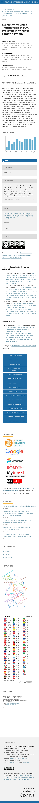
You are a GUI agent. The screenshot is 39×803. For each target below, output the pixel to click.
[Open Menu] (2, 2)
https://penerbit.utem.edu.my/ (13, 703)
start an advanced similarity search (24, 346)
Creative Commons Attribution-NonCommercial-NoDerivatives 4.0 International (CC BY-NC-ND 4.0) (17, 255)
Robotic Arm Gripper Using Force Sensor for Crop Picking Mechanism (18, 528)
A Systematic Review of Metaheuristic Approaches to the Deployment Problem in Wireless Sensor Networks (18, 513)
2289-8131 (25, 762)
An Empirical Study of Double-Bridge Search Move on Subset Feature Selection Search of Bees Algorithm (21, 289)
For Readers (6, 551)
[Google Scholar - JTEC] (15, 454)
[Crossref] (15, 463)
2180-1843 (11, 762)
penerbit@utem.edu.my (11, 704)
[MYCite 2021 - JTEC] (15, 484)
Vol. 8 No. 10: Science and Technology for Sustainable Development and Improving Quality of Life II (17, 13)
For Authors (6, 554)
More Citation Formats (12, 200)
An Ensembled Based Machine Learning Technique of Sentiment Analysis (17, 521)
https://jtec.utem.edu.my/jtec (20, 758)
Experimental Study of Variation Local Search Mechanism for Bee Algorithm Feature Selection (21, 305)
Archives (11, 9)
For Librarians (7, 557)
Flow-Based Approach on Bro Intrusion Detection (21, 274)
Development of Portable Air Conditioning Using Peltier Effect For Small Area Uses (17, 535)
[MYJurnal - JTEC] (15, 477)
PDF (6, 161)
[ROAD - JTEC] (15, 470)
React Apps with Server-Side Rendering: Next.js (19, 506)
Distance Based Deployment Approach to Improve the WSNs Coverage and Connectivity (20, 329)
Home (4, 9)
